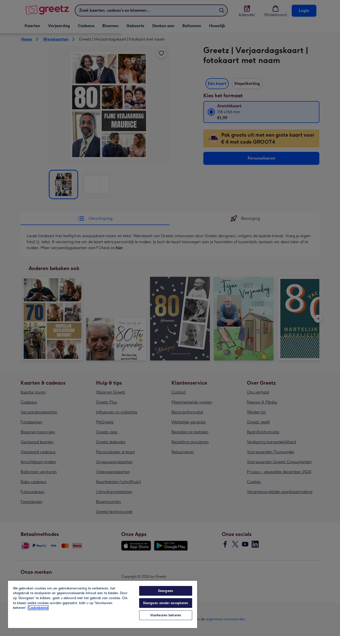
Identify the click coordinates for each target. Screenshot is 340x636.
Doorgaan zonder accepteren (165, 603)
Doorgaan (165, 591)
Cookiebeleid (38, 608)
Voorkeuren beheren (165, 615)
